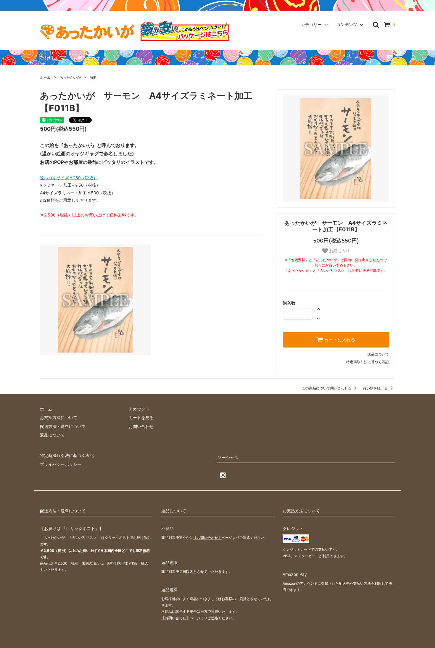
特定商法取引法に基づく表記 (67, 455)
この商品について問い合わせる (327, 388)
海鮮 (93, 77)
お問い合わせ (87, 57)
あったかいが (70, 77)
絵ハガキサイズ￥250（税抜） (68, 177)
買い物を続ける (376, 388)
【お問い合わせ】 (207, 537)
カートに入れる (339, 339)
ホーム (45, 77)
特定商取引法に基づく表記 (367, 362)
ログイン (417, 5)
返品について (378, 354)
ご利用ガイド (53, 57)
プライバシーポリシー (60, 464)
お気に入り (339, 250)
